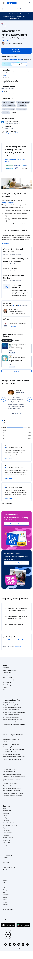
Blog (4, 865)
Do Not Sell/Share (8, 909)
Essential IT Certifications (10, 783)
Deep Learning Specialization (11, 747)
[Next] (29, 399)
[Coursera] (11, 3)
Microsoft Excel (7, 682)
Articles (5, 900)
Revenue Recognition (23, 102)
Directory (5, 902)
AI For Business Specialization (11, 739)
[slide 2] (15, 413)
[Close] (28, 13)
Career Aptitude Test (9, 772)
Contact (5, 897)
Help (4, 892)
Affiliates (5, 904)
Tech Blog (5, 870)
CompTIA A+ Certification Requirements (14, 777)
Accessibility (6, 895)
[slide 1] (13, 413)
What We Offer (7, 811)
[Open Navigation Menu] (3, 3)
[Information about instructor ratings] (13, 305)
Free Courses (6, 843)
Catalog (5, 818)
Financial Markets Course (10, 752)
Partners (5, 860)
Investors (5, 885)
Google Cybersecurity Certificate (12, 705)
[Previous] (3, 399)
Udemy (5, 845)
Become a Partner (8, 838)
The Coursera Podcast (9, 867)
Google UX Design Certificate (11, 715)
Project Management (8, 685)
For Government (7, 833)
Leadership (6, 813)
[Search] (29, 3)
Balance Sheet (22, 106)
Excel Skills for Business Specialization (13, 749)
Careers (5, 816)
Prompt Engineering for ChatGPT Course (14, 757)
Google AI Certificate (8, 702)
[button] (13, 112)
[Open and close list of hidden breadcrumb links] (7, 8)
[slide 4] (20, 413)
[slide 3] (17, 413)
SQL (4, 690)
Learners (5, 858)
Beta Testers (6, 862)
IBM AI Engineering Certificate (11, 717)
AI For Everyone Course (9, 742)
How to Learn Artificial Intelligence (12, 788)
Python (5, 687)
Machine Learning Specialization (11, 754)
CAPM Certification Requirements (12, 774)
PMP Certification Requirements (11, 791)
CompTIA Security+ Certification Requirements (11, 780)
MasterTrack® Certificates (10, 825)
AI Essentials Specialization (10, 737)
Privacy (5, 890)
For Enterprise (7, 830)
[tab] (7, 340)
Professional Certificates (10, 823)
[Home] (2, 8)
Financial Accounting (8, 109)
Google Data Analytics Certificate (12, 707)
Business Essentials (17, 9)
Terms (5, 887)
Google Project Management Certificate (14, 712)
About (4, 808)
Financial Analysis (21, 109)
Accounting (6, 668)
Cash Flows (6, 112)
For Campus (6, 835)
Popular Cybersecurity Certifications (13, 793)
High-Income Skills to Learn (10, 786)
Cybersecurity (7, 673)
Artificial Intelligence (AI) (9, 670)
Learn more (27, 60)
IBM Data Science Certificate (10, 722)
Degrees (5, 828)
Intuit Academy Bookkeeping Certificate (14, 724)
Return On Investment (9, 106)
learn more (18, 647)
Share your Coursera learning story (12, 796)
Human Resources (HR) (9, 680)
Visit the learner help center (15, 640)
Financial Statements (8, 102)
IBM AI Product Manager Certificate (12, 720)
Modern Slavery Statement (10, 907)
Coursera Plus (7, 820)
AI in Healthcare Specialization (11, 744)
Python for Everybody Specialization (13, 759)
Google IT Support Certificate (11, 710)
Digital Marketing (7, 677)
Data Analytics (7, 675)
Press (4, 882)
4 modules (5, 70)
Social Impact (6, 840)
